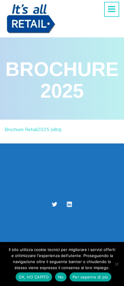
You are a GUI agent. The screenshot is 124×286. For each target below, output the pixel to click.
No (61, 277)
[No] (116, 264)
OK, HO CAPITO (34, 277)
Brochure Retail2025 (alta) (33, 129)
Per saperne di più (90, 277)
